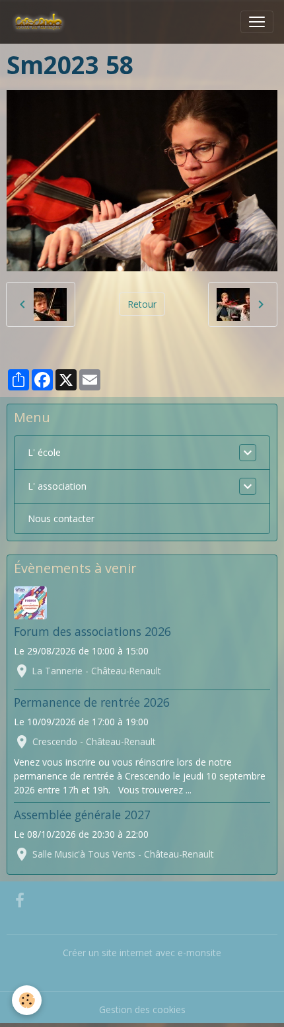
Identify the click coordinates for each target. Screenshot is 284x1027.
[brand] (41, 22)
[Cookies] (27, 1000)
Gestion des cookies (142, 1009)
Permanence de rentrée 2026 (92, 702)
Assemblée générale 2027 (82, 815)
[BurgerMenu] (256, 22)
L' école (44, 452)
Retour (142, 304)
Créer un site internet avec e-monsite (142, 952)
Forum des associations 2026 (92, 631)
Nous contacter (61, 518)
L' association (57, 486)
